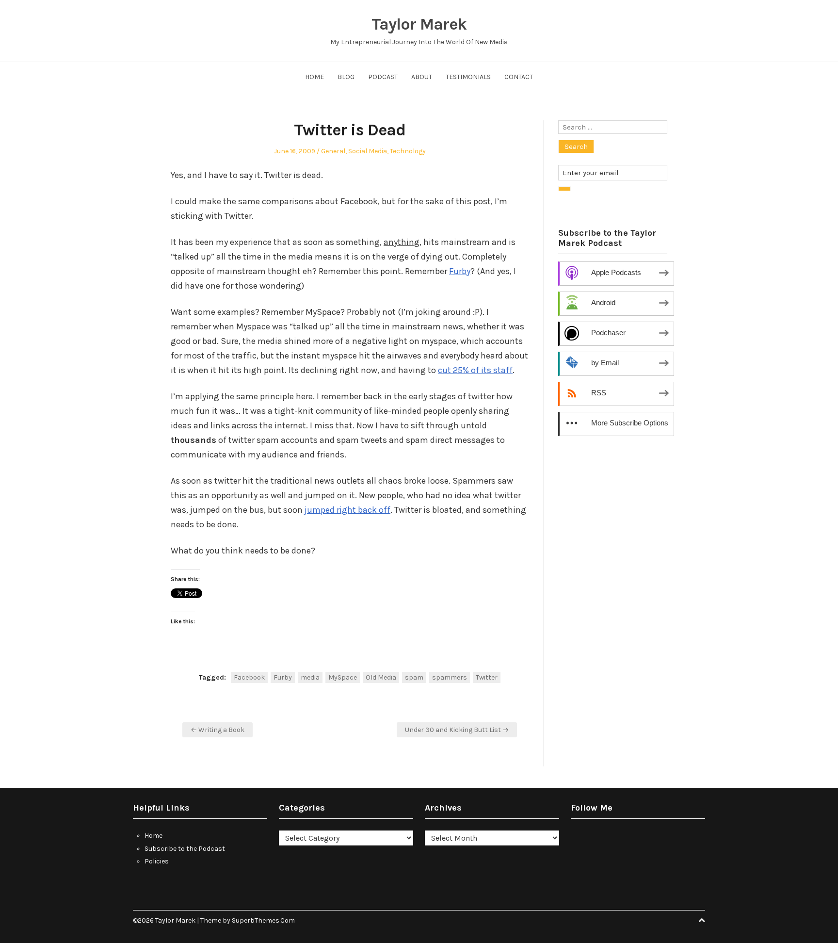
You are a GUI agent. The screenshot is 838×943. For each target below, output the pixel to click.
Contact (518, 77)
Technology (408, 151)
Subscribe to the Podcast (185, 849)
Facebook (249, 677)
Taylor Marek (419, 24)
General (333, 151)
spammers (449, 677)
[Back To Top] (701, 920)
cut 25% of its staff (475, 370)
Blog (346, 77)
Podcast (383, 77)
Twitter (487, 677)
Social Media (367, 151)
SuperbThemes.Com (263, 920)
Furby (459, 271)
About (421, 77)
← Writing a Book (217, 730)
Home (314, 77)
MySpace (342, 677)
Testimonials (468, 77)
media (310, 677)
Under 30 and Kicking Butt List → (457, 730)
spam (414, 677)
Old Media (381, 677)
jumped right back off (347, 509)
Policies (157, 861)
